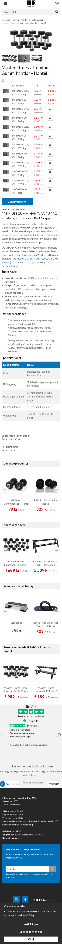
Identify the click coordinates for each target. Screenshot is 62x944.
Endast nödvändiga (31, 931)
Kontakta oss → (11, 838)
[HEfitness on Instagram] (16, 899)
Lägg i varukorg (17, 201)
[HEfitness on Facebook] (25, 899)
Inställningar (31, 924)
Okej (31, 939)
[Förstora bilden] (31, 39)
